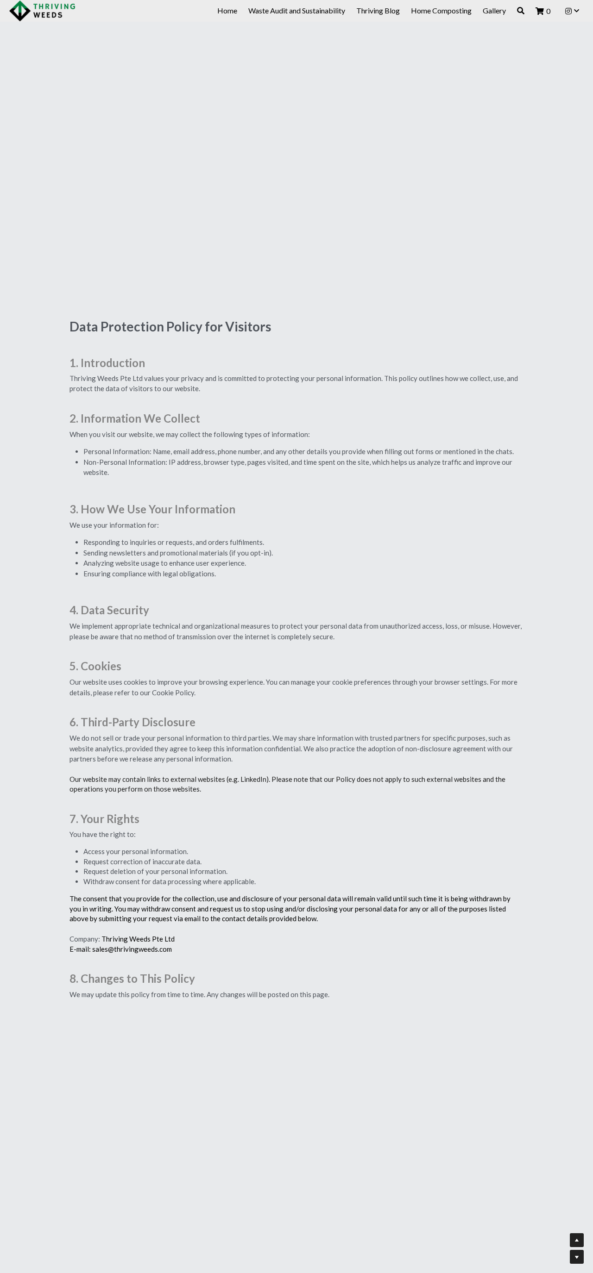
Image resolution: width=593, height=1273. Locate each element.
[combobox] (232, 658)
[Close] (410, 536)
